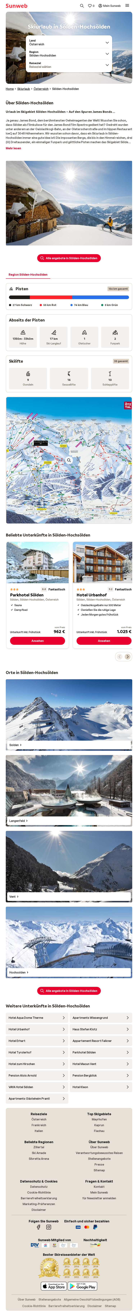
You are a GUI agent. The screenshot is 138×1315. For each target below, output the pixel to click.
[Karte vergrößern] (69, 460)
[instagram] (49, 1229)
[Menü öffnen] (127, 6)
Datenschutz (39, 1186)
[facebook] (39, 1229)
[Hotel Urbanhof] (104, 595)
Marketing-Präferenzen (39, 1204)
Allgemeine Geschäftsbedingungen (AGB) (92, 1299)
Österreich (38, 1119)
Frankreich (39, 1125)
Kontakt (99, 1186)
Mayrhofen (99, 1119)
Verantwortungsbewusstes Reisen (99, 1153)
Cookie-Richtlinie (39, 1192)
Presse (99, 1164)
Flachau (99, 1131)
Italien (39, 1131)
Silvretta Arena (39, 1158)
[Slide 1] (67, 520)
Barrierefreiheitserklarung (39, 1198)
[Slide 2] (70, 520)
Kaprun (99, 1125)
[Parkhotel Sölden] (37, 595)
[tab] (28, 275)
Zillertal (38, 1147)
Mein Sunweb (99, 1192)
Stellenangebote (99, 1158)
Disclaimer (39, 1210)
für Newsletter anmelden (99, 1198)
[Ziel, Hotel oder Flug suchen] (82, 5)
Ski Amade (39, 1153)
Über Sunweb (99, 1147)
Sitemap (99, 1170)
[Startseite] (16, 6)
